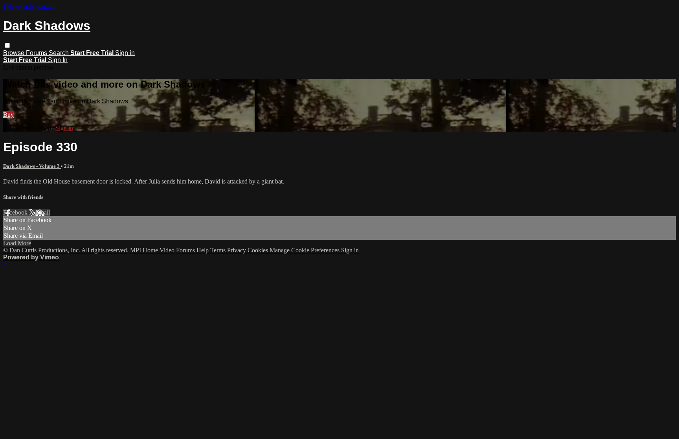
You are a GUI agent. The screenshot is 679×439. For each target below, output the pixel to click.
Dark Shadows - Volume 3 (32, 166)
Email (42, 212)
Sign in (125, 53)
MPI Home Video (152, 250)
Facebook (16, 212)
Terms (218, 250)
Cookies (259, 250)
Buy (8, 114)
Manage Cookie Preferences (305, 250)
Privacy (237, 250)
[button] (7, 45)
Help (203, 250)
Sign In (58, 60)
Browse (14, 53)
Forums (37, 53)
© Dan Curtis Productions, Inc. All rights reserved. (65, 250)
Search (59, 53)
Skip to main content (28, 6)
